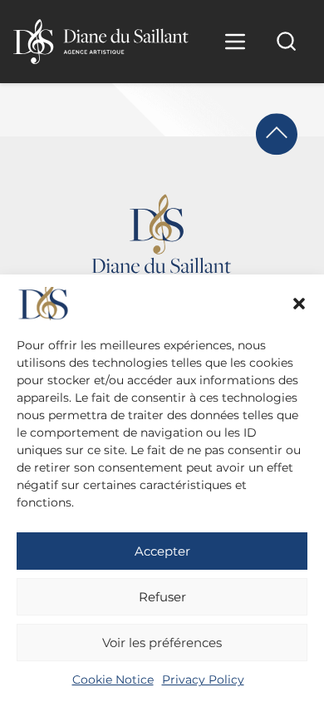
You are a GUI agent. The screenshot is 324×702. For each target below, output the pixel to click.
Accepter (162, 551)
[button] (299, 303)
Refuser (162, 597)
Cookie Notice (113, 679)
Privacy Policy (203, 679)
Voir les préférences (162, 642)
